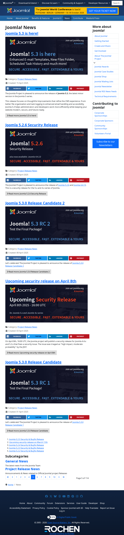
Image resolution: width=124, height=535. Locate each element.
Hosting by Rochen (62, 533)
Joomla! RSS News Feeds (106, 91)
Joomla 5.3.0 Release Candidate (33, 362)
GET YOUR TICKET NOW (102, 10)
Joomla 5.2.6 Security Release (31, 124)
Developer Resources (98, 3)
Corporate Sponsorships (101, 114)
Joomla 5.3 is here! (21, 33)
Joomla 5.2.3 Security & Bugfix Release (26, 448)
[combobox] (117, 3)
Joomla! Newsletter (103, 86)
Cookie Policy (53, 508)
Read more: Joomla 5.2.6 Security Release (27, 193)
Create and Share (102, 46)
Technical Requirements (105, 96)
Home (9, 18)
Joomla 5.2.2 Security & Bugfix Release (26, 451)
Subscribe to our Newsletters (105, 143)
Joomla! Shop (101, 76)
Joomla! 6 (57, 18)
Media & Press (92, 18)
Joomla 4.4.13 (80, 185)
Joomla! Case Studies (104, 71)
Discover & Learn (50, 3)
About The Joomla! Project (103, 57)
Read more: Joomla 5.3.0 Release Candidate (28, 430)
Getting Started (102, 41)
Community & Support (73, 3)
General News (16, 461)
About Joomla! (22, 18)
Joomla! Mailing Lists (104, 81)
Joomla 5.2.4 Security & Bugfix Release (26, 445)
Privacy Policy (39, 508)
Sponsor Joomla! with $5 (72, 508)
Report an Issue (107, 508)
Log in (62, 511)
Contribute (78, 18)
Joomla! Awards (102, 66)
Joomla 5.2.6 (63, 185)
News (67, 18)
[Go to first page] (7, 477)
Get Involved (100, 51)
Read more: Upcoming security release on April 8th (31, 352)
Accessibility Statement (20, 508)
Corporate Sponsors (104, 120)
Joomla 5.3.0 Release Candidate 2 (35, 203)
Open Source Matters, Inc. (59, 522)
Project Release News (27, 79)
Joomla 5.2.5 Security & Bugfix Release (26, 439)
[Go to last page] (63, 477)
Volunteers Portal (103, 133)
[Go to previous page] (12, 477)
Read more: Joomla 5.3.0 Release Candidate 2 (29, 271)
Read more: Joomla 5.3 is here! (22, 115)
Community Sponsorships (101, 127)
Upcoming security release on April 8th (40, 281)
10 (54, 477)
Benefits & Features (41, 18)
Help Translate (91, 508)
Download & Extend (28, 3)
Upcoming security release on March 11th (28, 442)
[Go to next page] (59, 477)
